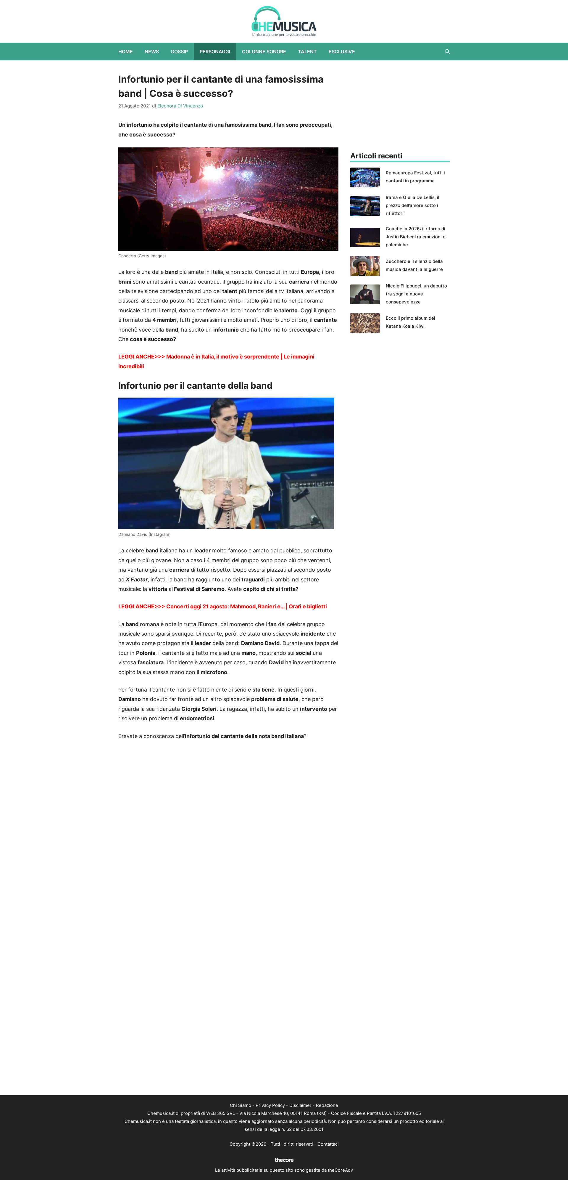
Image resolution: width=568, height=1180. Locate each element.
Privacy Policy (270, 1105)
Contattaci (328, 1144)
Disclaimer (300, 1105)
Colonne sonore (264, 51)
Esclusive (342, 51)
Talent (307, 51)
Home (125, 51)
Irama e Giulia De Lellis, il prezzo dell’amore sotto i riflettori (412, 205)
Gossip (179, 51)
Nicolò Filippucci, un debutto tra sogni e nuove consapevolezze (416, 294)
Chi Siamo (240, 1105)
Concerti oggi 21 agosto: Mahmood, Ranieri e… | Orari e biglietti (246, 606)
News (152, 51)
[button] (447, 51)
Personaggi (215, 51)
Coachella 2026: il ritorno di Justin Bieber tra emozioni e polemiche (416, 236)
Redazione (327, 1105)
